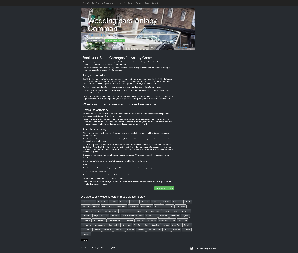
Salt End (97, 230)
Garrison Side (151, 216)
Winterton (86, 234)
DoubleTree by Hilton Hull (91, 211)
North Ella (166, 202)
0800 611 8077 (97, 35)
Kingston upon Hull (101, 216)
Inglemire (85, 206)
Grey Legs (140, 220)
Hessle (188, 202)
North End (155, 225)
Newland (166, 211)
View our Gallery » (96, 40)
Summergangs (99, 220)
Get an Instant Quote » (115, 40)
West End (130, 230)
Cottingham (181, 206)
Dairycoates (177, 202)
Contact (155, 3)
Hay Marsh (86, 230)
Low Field (123, 202)
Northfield (155, 202)
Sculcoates (86, 216)
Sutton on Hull (114, 225)
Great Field (176, 225)
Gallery (138, 3)
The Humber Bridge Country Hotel (120, 220)
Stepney (96, 206)
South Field (133, 206)
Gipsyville (145, 202)
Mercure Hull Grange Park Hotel (114, 206)
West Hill (170, 206)
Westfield (140, 230)
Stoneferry (86, 220)
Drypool (185, 216)
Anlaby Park (102, 202)
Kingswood (152, 220)
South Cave (119, 230)
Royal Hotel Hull (110, 211)
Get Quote (128, 3)
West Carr (163, 216)
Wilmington (175, 216)
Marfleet (166, 225)
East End (186, 230)
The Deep (115, 216)
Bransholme (86, 225)
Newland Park (146, 206)
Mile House (182, 220)
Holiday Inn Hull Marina (181, 211)
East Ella (113, 202)
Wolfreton (134, 202)
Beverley (187, 225)
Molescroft (107, 230)
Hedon (166, 230)
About (146, 3)
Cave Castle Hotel (154, 230)
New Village (155, 211)
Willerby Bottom (141, 211)
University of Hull (126, 211)
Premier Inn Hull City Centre (132, 216)
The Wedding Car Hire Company (98, 2)
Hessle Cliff (159, 206)
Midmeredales (100, 225)
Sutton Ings (127, 225)
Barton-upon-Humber (167, 220)
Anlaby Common (88, 202)
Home (118, 3)
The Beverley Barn (141, 225)
